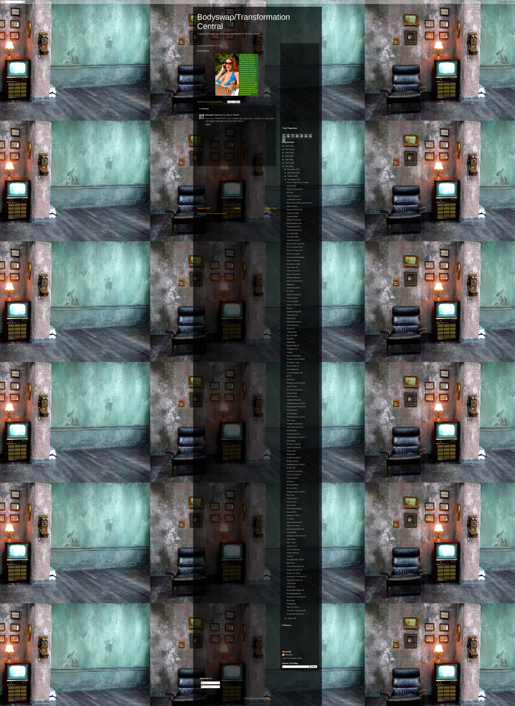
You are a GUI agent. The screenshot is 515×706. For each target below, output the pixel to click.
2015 (287, 156)
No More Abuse (293, 461)
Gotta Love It (292, 546)
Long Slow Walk (293, 213)
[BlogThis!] (231, 102)
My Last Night (292, 335)
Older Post (270, 208)
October (290, 176)
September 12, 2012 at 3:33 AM (226, 115)
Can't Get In (291, 583)
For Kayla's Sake (293, 363)
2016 (287, 153)
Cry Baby (290, 519)
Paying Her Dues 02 (294, 570)
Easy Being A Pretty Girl (296, 407)
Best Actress (292, 502)
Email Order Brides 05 (295, 529)
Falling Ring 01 (292, 498)
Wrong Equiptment (294, 594)
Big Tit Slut (291, 543)
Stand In (290, 556)
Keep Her (290, 339)
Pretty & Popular (293, 196)
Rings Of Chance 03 (294, 189)
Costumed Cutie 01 (294, 199)
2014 (287, 160)
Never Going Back (294, 356)
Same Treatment (293, 261)
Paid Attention (292, 410)
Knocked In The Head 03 (296, 536)
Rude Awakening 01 (294, 522)
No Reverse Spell (293, 264)
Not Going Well (292, 301)
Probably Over (292, 349)
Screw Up (290, 329)
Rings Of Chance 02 (294, 210)
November (291, 173)
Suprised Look (292, 315)
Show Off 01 (291, 532)
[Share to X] (233, 102)
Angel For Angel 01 (294, 312)
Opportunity (291, 318)
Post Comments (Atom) (217, 213)
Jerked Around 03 (293, 240)
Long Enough (292, 386)
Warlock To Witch (293, 515)
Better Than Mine (293, 274)
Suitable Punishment (295, 424)
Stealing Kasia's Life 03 (296, 437)
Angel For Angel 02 (294, 295)
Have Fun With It (293, 607)
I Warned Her (292, 332)
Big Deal (290, 193)
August (290, 618)
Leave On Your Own (294, 471)
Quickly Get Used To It (295, 244)
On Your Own (292, 488)
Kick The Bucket (293, 549)
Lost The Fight (292, 233)
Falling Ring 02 (292, 478)
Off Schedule (292, 414)
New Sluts (291, 495)
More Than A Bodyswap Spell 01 (299, 203)
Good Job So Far (293, 434)
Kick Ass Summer (294, 444)
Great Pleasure (292, 325)
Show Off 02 (291, 512)
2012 (287, 166)
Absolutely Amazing (294, 390)
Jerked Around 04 (293, 227)
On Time (290, 291)
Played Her (291, 454)
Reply (208, 124)
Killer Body (291, 342)
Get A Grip (291, 420)
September (291, 179)
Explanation (291, 604)
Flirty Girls (291, 379)
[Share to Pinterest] (239, 102)
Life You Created (293, 254)
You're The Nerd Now (295, 427)
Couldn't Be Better (294, 458)
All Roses (290, 481)
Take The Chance (293, 526)
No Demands (292, 431)
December (291, 169)
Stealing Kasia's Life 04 (296, 417)
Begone (290, 308)
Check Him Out (293, 267)
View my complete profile (292, 658)
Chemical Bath (292, 216)
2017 (287, 149)
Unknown (289, 655)
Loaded (289, 352)
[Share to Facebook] (236, 102)
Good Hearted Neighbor (296, 257)
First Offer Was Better (295, 560)
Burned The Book (293, 573)
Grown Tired (291, 186)
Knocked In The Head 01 (296, 597)
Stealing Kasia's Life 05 (296, 403)
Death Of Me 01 (293, 366)
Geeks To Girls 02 (294, 305)
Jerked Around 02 (293, 271)
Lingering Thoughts (294, 400)
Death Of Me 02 (293, 346)
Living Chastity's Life (295, 373)
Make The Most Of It (295, 281)
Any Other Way (293, 237)
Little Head (291, 539)
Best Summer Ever (294, 223)
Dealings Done (292, 298)
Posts (205, 683)
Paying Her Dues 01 (294, 580)
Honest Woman (293, 553)
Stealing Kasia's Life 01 (296, 492)
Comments (207, 687)
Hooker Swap (292, 393)
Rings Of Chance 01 (294, 250)
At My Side (291, 468)
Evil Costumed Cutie (295, 247)
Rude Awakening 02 (294, 509)
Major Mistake (292, 206)
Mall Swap (291, 600)
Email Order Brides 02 (295, 614)
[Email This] (228, 102)
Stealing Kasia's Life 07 (296, 359)
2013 (287, 163)
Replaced (290, 284)
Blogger (268, 698)
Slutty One (291, 587)
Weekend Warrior (293, 278)
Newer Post (203, 208)
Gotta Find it (291, 451)
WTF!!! (289, 376)
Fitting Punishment (294, 220)
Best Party (291, 563)
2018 (287, 146)
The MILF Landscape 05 (296, 611)
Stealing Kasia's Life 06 (296, 383)
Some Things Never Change (297, 182)
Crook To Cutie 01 (294, 475)
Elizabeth (209, 115)
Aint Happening (292, 369)
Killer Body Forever (294, 322)
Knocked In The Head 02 (296, 577)
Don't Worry (291, 441)
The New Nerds (293, 485)
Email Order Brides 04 (295, 566)
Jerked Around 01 (293, 288)
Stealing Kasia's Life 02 (296, 464)
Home (237, 208)
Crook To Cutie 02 (294, 447)
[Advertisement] (237, 186)
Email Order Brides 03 (295, 590)
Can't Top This (292, 396)
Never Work (291, 505)
